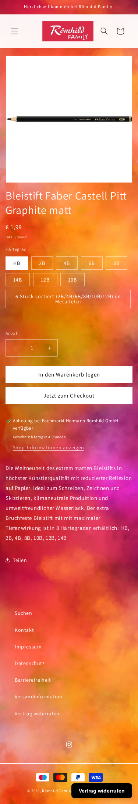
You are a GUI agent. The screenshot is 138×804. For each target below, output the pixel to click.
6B (92, 263)
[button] (15, 31)
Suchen (23, 613)
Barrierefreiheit (33, 680)
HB (16, 263)
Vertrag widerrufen (37, 713)
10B (72, 279)
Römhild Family (57, 790)
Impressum (28, 646)
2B (42, 263)
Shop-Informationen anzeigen (48, 447)
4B (67, 263)
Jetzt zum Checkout (69, 395)
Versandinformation (39, 696)
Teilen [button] (20, 560)
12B (45, 279)
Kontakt (24, 630)
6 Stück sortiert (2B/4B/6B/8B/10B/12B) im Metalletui (68, 299)
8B (116, 263)
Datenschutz (30, 663)
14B (17, 279)
